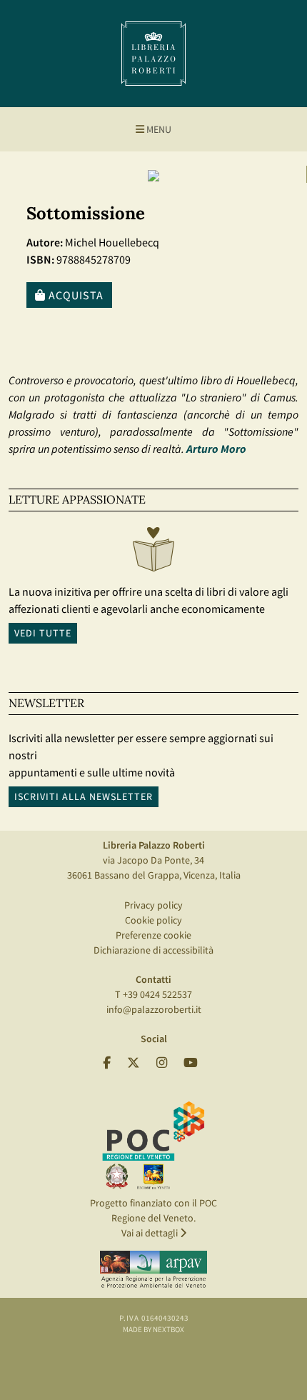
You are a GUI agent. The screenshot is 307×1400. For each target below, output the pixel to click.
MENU (157, 129)
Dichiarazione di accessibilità (153, 950)
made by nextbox (153, 1329)
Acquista (75, 295)
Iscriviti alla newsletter (83, 796)
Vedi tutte (42, 632)
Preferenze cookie (153, 935)
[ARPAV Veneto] (153, 1269)
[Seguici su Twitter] (134, 1063)
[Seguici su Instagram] (162, 1063)
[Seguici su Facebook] (106, 1063)
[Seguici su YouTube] (190, 1063)
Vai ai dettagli (150, 1232)
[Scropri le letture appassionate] (153, 553)
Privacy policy (153, 905)
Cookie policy (153, 920)
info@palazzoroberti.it (153, 1009)
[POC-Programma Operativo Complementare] (153, 1144)
